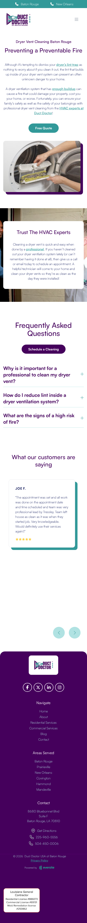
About (43, 717)
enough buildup (63, 89)
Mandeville (43, 789)
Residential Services (43, 722)
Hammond (43, 784)
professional (35, 249)
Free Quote (43, 128)
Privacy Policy (39, 860)
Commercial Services (43, 728)
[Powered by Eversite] (46, 868)
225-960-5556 (47, 837)
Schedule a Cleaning (43, 349)
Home (43, 711)
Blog (43, 734)
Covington (43, 778)
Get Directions (46, 831)
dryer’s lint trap (67, 65)
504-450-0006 (47, 843)
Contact (43, 739)
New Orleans (43, 772)
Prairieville (43, 767)
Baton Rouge (43, 761)
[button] (59, 633)
